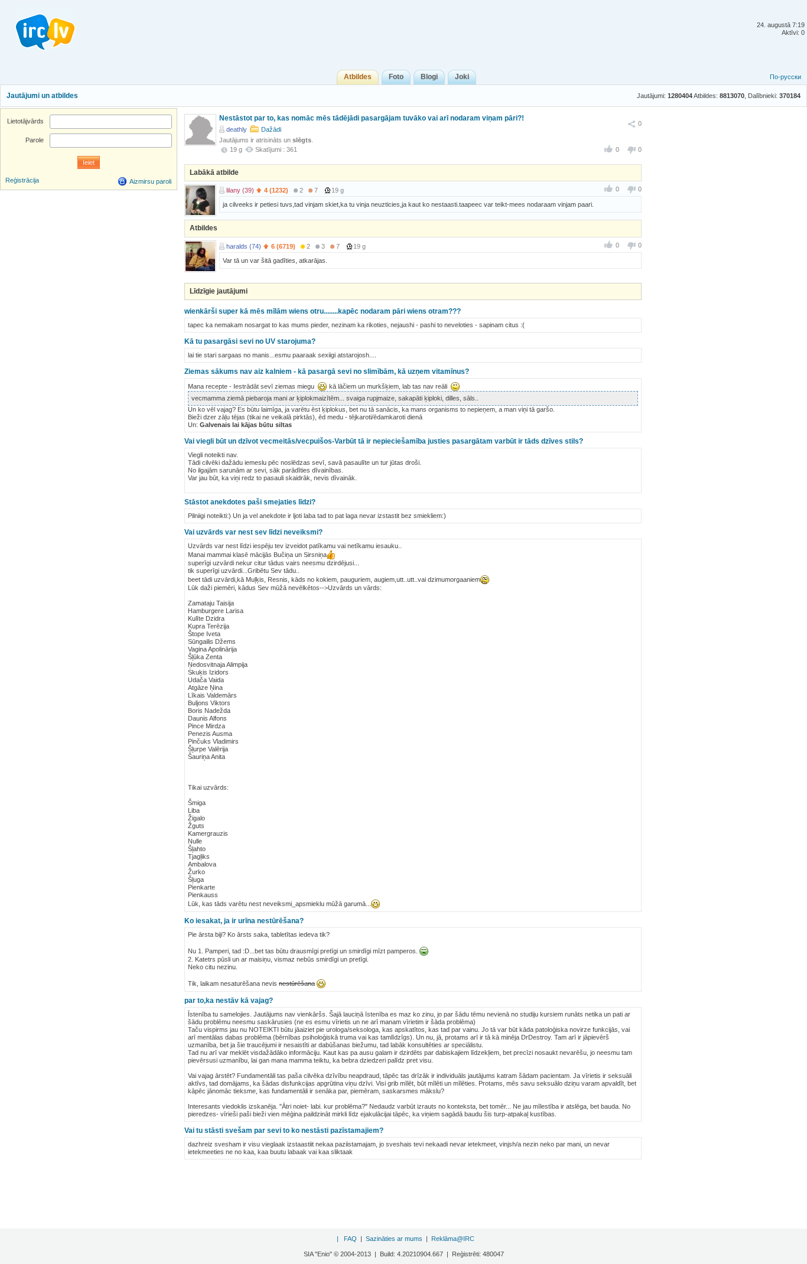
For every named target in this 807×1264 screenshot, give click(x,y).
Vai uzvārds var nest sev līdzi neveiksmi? (253, 532)
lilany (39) (240, 190)
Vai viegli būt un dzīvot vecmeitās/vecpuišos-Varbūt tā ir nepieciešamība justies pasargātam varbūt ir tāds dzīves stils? (383, 441)
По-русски (785, 76)
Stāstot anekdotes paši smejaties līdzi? (249, 502)
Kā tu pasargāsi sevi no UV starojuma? (249, 341)
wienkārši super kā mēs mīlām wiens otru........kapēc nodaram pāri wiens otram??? (322, 311)
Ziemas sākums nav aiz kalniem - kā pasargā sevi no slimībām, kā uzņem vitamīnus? (326, 371)
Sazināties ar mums (394, 1238)
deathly (236, 129)
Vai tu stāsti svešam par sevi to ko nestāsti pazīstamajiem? (283, 1130)
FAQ (350, 1238)
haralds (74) (243, 246)
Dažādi (271, 129)
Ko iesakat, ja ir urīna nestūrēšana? (244, 921)
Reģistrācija (22, 180)
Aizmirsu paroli (150, 181)
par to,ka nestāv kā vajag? (228, 1000)
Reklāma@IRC (452, 1238)
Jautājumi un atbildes (42, 96)
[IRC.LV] (38, 28)
